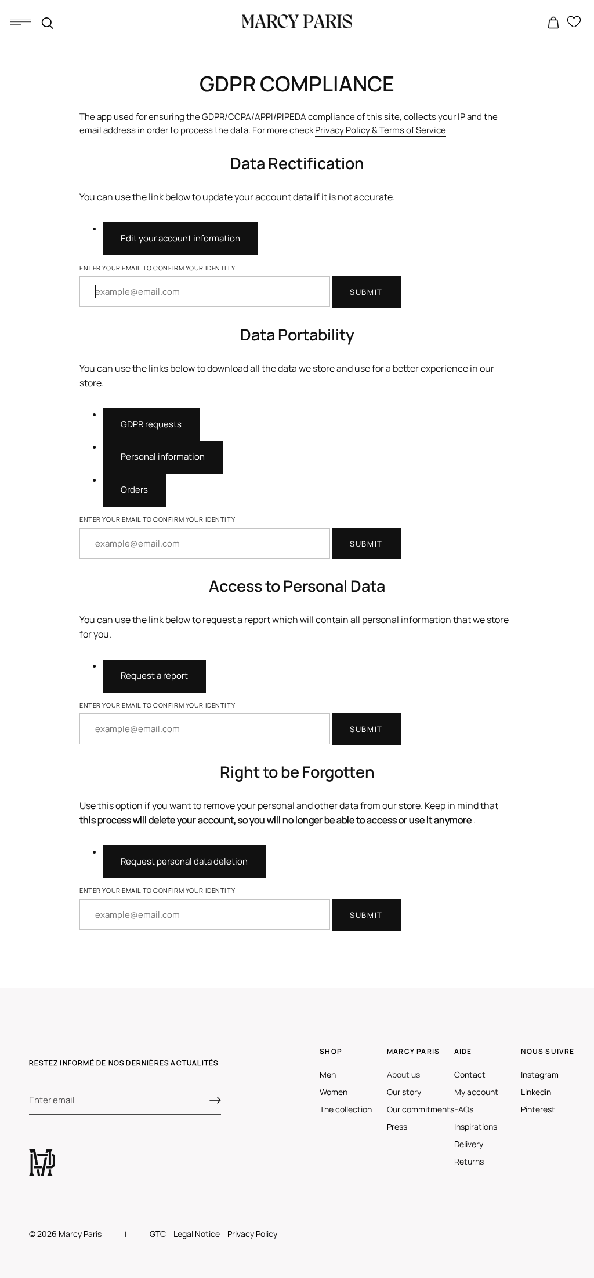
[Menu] (20, 21)
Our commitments (420, 1109)
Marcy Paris (80, 1233)
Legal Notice (196, 1233)
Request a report (154, 675)
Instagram (540, 1074)
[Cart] (553, 23)
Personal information (163, 457)
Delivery (468, 1143)
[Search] (47, 23)
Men (328, 1074)
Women (333, 1091)
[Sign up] (215, 1100)
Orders (134, 490)
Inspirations (475, 1126)
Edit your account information (180, 238)
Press (397, 1126)
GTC (158, 1233)
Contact (470, 1074)
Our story (404, 1091)
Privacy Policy (252, 1233)
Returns (469, 1161)
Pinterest (538, 1109)
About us (403, 1074)
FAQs (463, 1109)
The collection (346, 1109)
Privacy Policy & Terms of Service (380, 130)
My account (476, 1091)
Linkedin (536, 1091)
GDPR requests (151, 424)
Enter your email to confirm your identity (157, 268)
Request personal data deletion (184, 861)
